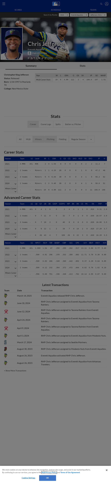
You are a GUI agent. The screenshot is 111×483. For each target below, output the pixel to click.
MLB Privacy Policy (49, 472)
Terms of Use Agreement (70, 472)
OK (47, 478)
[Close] (107, 470)
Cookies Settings (28, 478)
